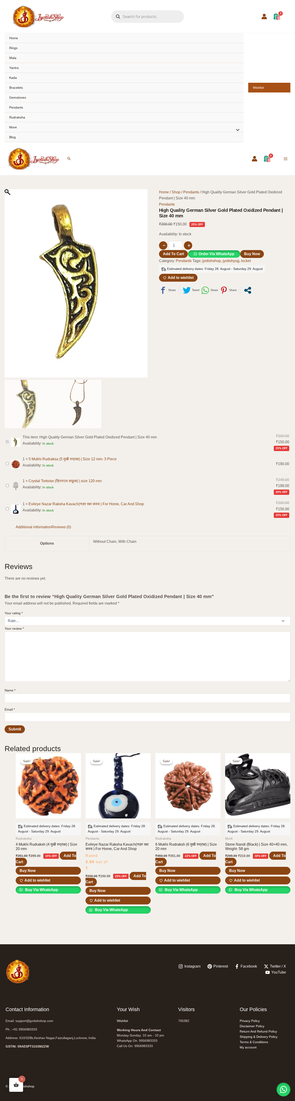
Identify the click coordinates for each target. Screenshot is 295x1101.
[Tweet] (191, 290)
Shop (176, 192)
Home (13, 38)
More (13, 127)
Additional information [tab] (33, 527)
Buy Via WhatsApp (41, 890)
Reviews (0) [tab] (61, 527)
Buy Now (252, 254)
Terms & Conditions (254, 1042)
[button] (69, 158)
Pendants (16, 107)
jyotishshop (211, 261)
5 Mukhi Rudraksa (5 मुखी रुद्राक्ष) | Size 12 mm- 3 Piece (73, 459)
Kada (13, 78)
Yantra (14, 68)
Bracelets (16, 87)
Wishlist (258, 87)
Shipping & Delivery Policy (258, 1037)
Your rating (14, 613)
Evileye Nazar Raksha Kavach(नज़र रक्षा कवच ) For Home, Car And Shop (86, 504)
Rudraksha (17, 117)
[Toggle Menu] (236, 130)
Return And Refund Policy (258, 1031)
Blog (12, 137)
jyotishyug (231, 261)
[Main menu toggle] (285, 158)
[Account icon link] (264, 16)
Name (10, 690)
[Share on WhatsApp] (209, 290)
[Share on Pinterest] (228, 290)
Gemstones (17, 97)
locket (246, 261)
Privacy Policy (250, 1021)
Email (10, 709)
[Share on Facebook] (167, 290)
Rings (13, 48)
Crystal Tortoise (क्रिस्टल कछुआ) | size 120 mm (65, 481)
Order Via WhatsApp (216, 254)
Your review (14, 628)
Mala (12, 58)
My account (248, 1047)
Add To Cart (173, 254)
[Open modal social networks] (248, 290)
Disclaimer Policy (252, 1026)
